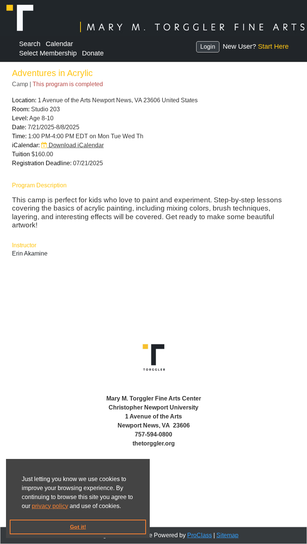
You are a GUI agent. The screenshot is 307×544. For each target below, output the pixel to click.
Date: (19, 127)
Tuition (21, 154)
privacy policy (50, 506)
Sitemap (227, 535)
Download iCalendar (75, 145)
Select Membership (48, 53)
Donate (93, 53)
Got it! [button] (78, 527)
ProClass (199, 535)
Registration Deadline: (42, 163)
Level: (20, 118)
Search (29, 44)
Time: (19, 136)
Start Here (273, 46)
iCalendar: (26, 145)
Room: (21, 109)
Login (207, 46)
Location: (24, 100)
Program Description (39, 185)
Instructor (24, 245)
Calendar (59, 44)
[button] (123, 506)
